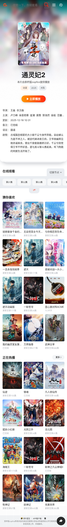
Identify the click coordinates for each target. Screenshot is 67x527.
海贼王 (6, 466)
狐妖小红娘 (9, 429)
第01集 (9, 182)
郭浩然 (46, 115)
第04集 (54, 182)
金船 (53, 115)
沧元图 (48, 429)
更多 (58, 357)
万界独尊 (28, 344)
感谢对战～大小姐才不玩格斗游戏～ (54, 269)
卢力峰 (14, 115)
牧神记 (6, 504)
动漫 (25, 88)
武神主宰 (50, 344)
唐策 (38, 115)
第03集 (39, 182)
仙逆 (5, 391)
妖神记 (27, 504)
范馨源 (60, 115)
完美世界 (50, 504)
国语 (12, 129)
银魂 (26, 391)
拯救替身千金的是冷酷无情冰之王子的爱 (12, 231)
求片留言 (26, 518)
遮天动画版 (9, 306)
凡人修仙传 (51, 391)
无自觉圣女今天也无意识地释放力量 (33, 231)
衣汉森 (20, 110)
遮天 (26, 269)
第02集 (24, 182)
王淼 (12, 110)
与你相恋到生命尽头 (54, 231)
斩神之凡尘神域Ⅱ (54, 466)
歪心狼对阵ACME (54, 306)
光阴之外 (28, 429)
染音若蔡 (24, 115)
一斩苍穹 (28, 306)
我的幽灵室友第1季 (12, 344)
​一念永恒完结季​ (11, 269)
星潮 (32, 115)
